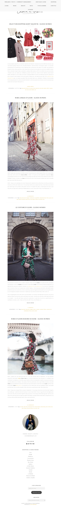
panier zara (28, 199)
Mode (14, 5)
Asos (30, 452)
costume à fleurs (43, 309)
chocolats (31, 88)
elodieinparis (32, 197)
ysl (35, 89)
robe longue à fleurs (34, 199)
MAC (48, 88)
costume (37, 309)
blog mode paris (23, 197)
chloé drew (26, 406)
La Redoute (30, 473)
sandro (35, 310)
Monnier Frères (30, 460)
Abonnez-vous (36, 492)
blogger (27, 197)
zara (38, 408)
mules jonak (50, 406)
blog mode (24, 88)
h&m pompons (37, 406)
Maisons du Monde (30, 475)
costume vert (39, 286)
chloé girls (30, 406)
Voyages (30, 9)
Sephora (30, 464)
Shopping (53, 1)
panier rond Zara (22, 199)
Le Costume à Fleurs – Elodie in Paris (30, 207)
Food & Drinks (42, 5)
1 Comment (30, 307)
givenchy (37, 88)
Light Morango (33, 504)
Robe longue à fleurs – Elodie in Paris (30, 98)
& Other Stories (30, 466)
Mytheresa (30, 456)
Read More (30, 191)
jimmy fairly (43, 406)
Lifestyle (53, 5)
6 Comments (30, 196)
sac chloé (35, 408)
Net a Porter (30, 462)
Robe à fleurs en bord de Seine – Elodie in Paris (30, 319)
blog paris (27, 309)
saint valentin (31, 89)
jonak (33, 310)
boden (34, 309)
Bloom (27, 88)
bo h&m (21, 406)
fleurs (34, 88)
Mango (30, 454)
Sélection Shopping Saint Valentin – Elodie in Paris (30, 24)
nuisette (50, 88)
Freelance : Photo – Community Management (18, 1)
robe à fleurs (24, 408)
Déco (31, 5)
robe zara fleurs (30, 408)
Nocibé (30, 471)
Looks (6, 5)
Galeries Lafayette (30, 477)
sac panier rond (41, 199)
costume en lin (31, 286)
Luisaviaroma (30, 458)
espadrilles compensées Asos (40, 197)
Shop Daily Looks (41, 1)
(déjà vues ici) (19, 385)
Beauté (23, 5)
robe (19, 378)
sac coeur (27, 89)
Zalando (30, 470)
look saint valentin (43, 88)
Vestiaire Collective (30, 468)
